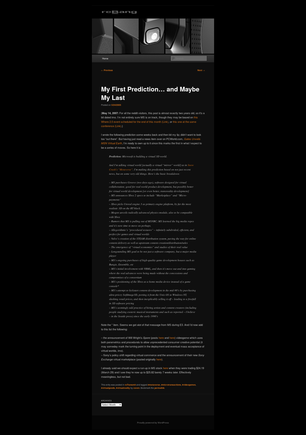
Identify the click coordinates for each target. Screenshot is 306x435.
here (161, 337)
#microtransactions (171, 384)
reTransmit (130, 384)
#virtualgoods (108, 387)
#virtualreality (123, 387)
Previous (107, 70)
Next (201, 70)
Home (105, 58)
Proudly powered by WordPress (153, 422)
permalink (159, 387)
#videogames (189, 384)
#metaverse (154, 384)
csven (136, 387)
